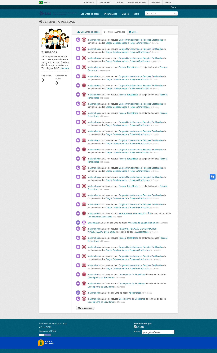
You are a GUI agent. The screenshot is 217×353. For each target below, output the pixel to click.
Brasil (47, 2)
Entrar (173, 7)
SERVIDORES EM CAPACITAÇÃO (135, 213)
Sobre (136, 13)
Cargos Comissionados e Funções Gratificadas (141, 39)
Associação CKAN (47, 330)
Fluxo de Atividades (115, 31)
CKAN (139, 326)
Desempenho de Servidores (132, 274)
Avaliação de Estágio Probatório (143, 222)
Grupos (125, 13)
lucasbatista (93, 222)
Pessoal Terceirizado (128, 67)
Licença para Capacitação (100, 216)
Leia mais (64, 68)
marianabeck (94, 39)
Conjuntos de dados (90, 13)
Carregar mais (85, 307)
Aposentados (142, 231)
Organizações (110, 13)
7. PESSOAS (66, 21)
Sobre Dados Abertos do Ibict (53, 323)
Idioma (137, 331)
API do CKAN (45, 327)
